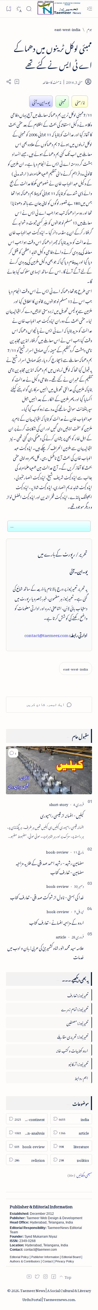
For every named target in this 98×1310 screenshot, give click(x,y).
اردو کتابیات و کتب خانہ (72, 1050)
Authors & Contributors (25, 1261)
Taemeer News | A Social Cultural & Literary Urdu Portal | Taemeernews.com (55, 1294)
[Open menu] (89, 9)
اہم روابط (81, 1077)
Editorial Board (71, 1257)
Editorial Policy (19, 1257)
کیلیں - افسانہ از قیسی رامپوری (62, 815)
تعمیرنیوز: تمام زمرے (74, 1008)
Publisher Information (45, 1257)
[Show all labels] (80, 1174)
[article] (61, 936)
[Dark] (18, 9)
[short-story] (58, 803)
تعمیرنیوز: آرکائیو (78, 1063)
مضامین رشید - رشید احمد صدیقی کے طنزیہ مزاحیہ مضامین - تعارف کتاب (50, 867)
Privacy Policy (64, 1261)
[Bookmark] (8, 8)
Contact (47, 1261)
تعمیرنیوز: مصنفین (77, 1022)
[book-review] (57, 851)
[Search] (28, 9)
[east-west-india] (75, 668)
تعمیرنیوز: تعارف (77, 994)
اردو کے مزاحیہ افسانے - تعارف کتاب (56, 922)
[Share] (8, 81)
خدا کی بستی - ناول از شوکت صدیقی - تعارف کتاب (47, 896)
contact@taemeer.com (46, 634)
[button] (13, 753)
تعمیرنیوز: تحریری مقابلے (72, 1036)
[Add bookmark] (17, 81)
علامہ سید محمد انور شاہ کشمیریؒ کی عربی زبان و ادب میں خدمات (45, 952)
